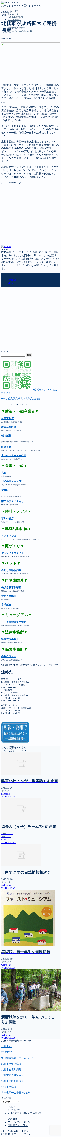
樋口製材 (6, 435)
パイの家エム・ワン (12, 481)
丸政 (3, 472)
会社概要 (13, 1119)
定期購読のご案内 (16, 28)
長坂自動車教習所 (11, 587)
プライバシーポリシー (20, 1122)
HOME (11, 1107)
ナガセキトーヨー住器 (13, 455)
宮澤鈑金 (6, 604)
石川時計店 (7, 518)
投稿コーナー (15, 58)
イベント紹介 (14, 19)
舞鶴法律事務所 (10, 639)
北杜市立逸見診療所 (12, 1075)
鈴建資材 (6, 447)
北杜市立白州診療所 (12, 1081)
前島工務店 (7, 418)
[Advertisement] (30, 214)
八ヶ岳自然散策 (15, 16)
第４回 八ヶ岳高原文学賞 (20, 30)
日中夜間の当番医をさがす (16, 1092)
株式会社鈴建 (8, 427)
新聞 (10, 61)
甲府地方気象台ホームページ (17, 1058)
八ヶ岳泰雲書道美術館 (13, 622)
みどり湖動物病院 (11, 570)
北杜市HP (6, 1046)
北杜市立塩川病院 (11, 1069)
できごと (6, 15)
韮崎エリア (13, 11)
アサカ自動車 (8, 596)
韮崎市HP (6, 1052)
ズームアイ (13, 14)
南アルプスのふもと (12, 501)
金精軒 (5, 490)
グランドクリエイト (12, 553)
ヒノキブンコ (8, 535)
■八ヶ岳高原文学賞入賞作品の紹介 (20, 398)
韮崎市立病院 (8, 1086)
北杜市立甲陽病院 (11, 1063)
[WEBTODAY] (9, 2)
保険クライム (8, 656)
